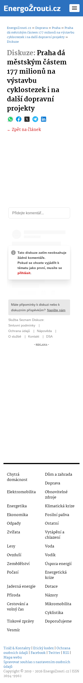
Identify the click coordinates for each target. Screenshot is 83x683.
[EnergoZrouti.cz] (32, 8)
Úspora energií (58, 564)
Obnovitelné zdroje (56, 495)
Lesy (11, 546)
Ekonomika (17, 515)
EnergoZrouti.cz (19, 27)
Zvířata (13, 532)
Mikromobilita (58, 604)
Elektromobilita (21, 492)
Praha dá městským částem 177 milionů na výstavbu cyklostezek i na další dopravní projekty (40, 32)
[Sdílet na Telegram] (35, 119)
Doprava (41, 27)
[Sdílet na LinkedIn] (43, 119)
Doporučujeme (58, 621)
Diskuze (13, 41)
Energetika (17, 506)
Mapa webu (12, 657)
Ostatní (52, 523)
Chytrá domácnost (17, 477)
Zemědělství (18, 564)
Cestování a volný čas (17, 607)
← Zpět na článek (24, 130)
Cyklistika (54, 613)
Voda (49, 546)
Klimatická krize (59, 506)
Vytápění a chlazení (54, 535)
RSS (66, 653)
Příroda (13, 595)
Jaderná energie (21, 586)
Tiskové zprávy (20, 621)
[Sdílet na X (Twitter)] (27, 119)
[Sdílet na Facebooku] (18, 119)
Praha (56, 27)
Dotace (51, 586)
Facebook (38, 653)
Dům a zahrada (58, 474)
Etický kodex (43, 648)
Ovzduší (14, 555)
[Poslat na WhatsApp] (10, 119)
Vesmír (13, 630)
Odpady (14, 523)
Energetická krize (56, 575)
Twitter (54, 653)
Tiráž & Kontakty (16, 648)
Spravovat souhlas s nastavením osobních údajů (36, 664)
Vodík (50, 555)
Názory (51, 595)
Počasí (12, 572)
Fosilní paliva (57, 515)
